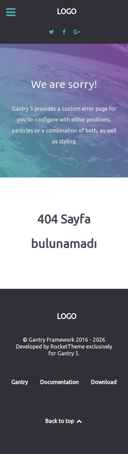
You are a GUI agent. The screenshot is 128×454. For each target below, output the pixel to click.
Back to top (60, 421)
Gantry (19, 382)
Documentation (59, 382)
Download (104, 382)
